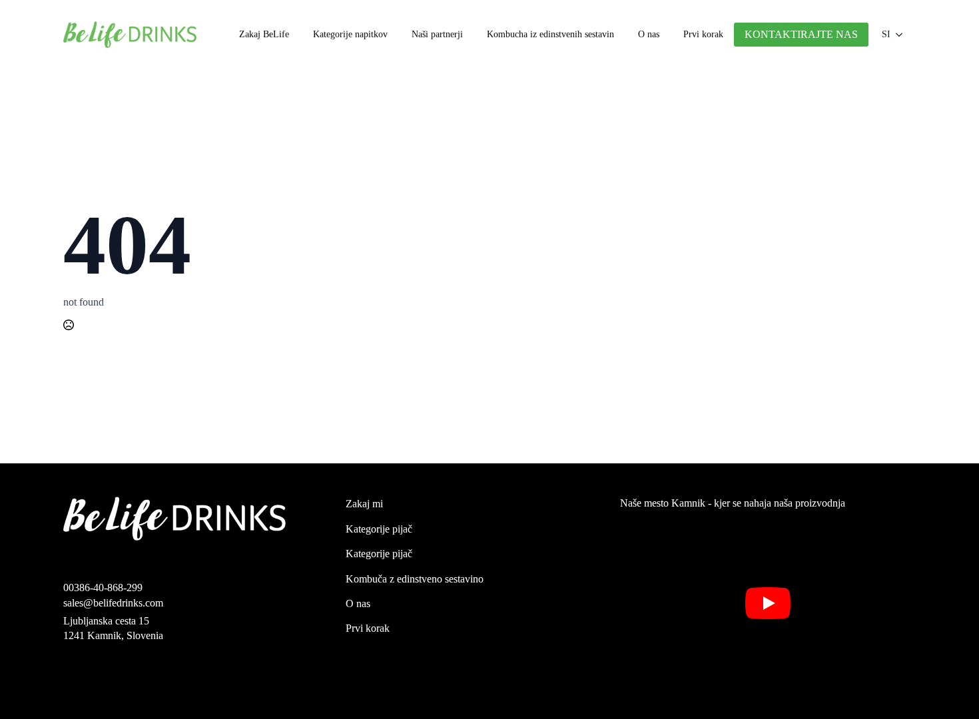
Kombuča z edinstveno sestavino (415, 579)
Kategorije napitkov (350, 34)
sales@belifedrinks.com (113, 602)
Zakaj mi (364, 503)
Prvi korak (703, 34)
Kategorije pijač (379, 529)
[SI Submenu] (903, 35)
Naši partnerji (437, 34)
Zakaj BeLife (264, 34)
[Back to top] (948, 688)
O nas (648, 34)
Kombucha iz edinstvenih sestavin (550, 34)
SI (886, 34)
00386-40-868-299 (103, 587)
